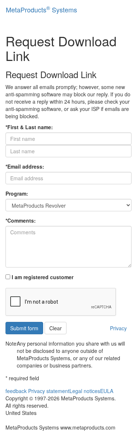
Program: (16, 193)
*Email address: (24, 166)
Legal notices (84, 391)
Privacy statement (48, 391)
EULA (106, 391)
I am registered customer (41, 277)
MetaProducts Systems (41, 9)
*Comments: (20, 220)
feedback (16, 391)
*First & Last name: (29, 127)
